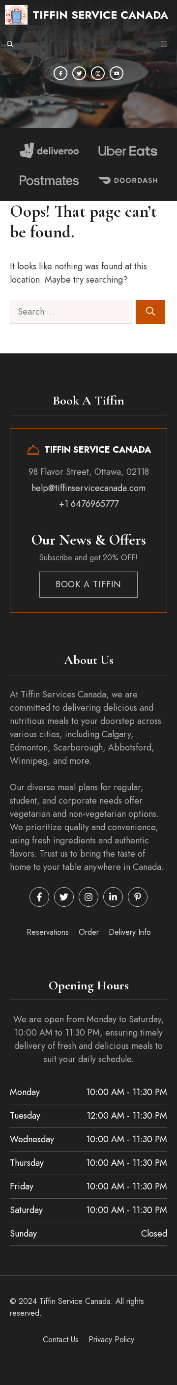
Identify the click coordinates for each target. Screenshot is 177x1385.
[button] (10, 44)
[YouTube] (116, 73)
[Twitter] (79, 73)
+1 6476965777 (88, 503)
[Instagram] (98, 73)
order (89, 932)
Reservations (48, 932)
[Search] (150, 312)
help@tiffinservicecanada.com (88, 488)
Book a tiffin (89, 584)
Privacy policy (111, 1339)
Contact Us (61, 1339)
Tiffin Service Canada (100, 15)
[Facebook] (60, 73)
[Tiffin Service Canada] (16, 14)
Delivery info (130, 932)
